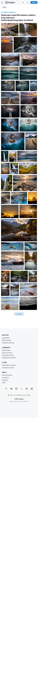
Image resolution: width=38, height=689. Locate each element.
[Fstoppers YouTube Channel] (11, 388)
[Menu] (2, 2)
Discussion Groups (8, 355)
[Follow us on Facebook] (16, 388)
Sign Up (34, 2)
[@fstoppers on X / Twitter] (21, 388)
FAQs (3, 382)
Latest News (6, 338)
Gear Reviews (6, 340)
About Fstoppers (7, 375)
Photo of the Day (7, 353)
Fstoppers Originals (8, 343)
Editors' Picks (6, 350)
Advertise (5, 380)
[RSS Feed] (32, 388)
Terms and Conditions (22, 401)
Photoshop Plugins (8, 367)
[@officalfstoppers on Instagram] (6, 388)
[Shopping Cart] (23, 2)
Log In (27, 2)
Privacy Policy (13, 401)
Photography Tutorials (9, 365)
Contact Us (5, 377)
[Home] (10, 2)
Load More (19, 314)
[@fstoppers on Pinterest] (26, 388)
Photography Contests (9, 357)
